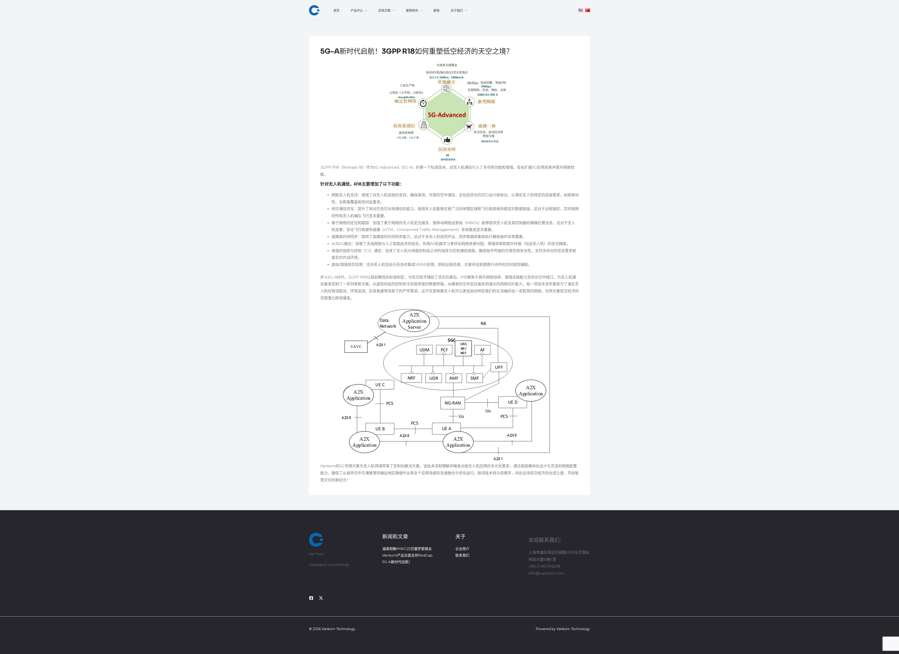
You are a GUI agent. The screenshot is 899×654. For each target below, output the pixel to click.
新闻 (436, 10)
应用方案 (384, 10)
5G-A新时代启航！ (397, 562)
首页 (336, 10)
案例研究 (412, 10)
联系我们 (462, 555)
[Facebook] (311, 598)
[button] (365, 10)
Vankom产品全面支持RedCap (407, 555)
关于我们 (457, 10)
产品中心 (357, 10)
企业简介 (462, 548)
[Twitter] (321, 598)
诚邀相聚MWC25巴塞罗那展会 (407, 548)
